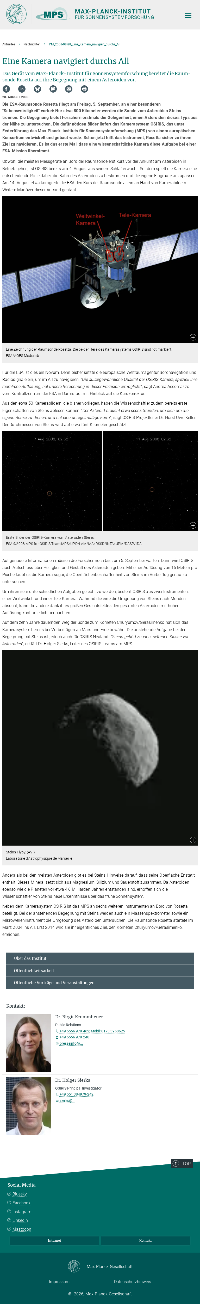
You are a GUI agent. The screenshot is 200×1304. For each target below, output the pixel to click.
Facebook (21, 1202)
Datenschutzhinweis (132, 1281)
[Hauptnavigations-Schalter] (188, 15)
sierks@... (68, 1100)
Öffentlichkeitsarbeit (34, 970)
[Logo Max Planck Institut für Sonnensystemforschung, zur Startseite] (91, 14)
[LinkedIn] (22, 89)
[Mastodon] (53, 89)
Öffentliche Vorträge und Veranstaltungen (54, 982)
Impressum (59, 1281)
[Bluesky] (37, 89)
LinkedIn (20, 1220)
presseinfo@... (71, 1043)
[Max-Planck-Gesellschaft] (77, 1266)
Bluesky (19, 1194)
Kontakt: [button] (15, 1006)
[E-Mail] (69, 89)
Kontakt (145, 1240)
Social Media (22, 1185)
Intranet (54, 1240)
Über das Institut (30, 958)
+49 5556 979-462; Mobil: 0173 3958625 (92, 1031)
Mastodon (21, 1229)
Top (186, 1163)
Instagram (21, 1211)
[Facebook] (6, 89)
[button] (193, 338)
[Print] (84, 89)
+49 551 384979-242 (76, 1094)
